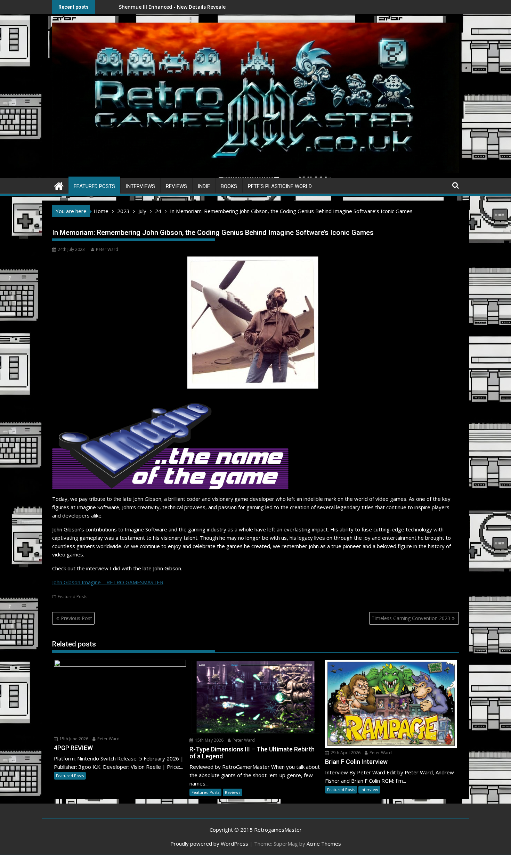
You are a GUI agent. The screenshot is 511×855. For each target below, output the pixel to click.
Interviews (140, 186)
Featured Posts (94, 186)
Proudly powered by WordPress (209, 843)
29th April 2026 (345, 753)
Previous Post (76, 618)
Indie (204, 186)
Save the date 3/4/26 (220, 6)
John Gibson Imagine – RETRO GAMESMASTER (107, 582)
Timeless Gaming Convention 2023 (411, 618)
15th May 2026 (209, 740)
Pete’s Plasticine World (280, 186)
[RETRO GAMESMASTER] (59, 185)
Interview (369, 789)
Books (229, 186)
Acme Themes (324, 843)
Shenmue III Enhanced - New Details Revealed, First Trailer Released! (143, 6)
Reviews (176, 186)
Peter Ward (107, 249)
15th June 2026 (73, 739)
